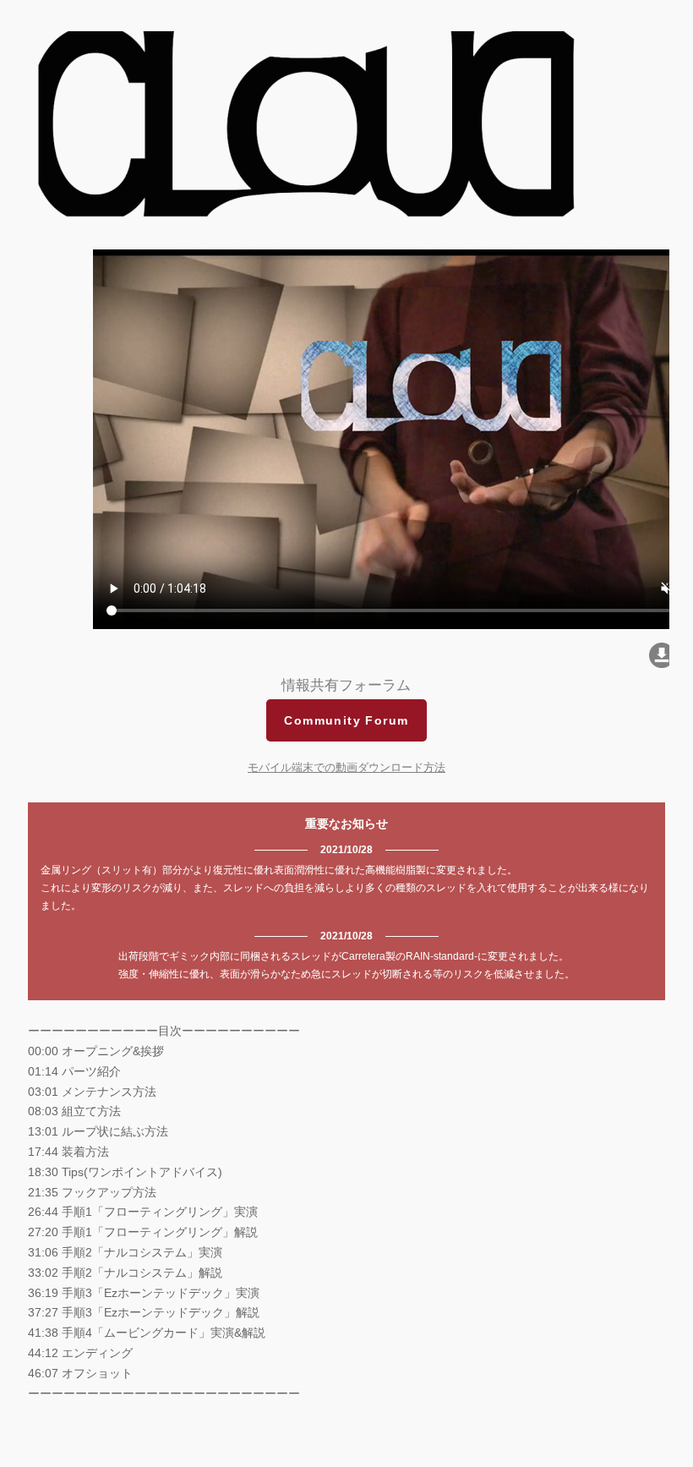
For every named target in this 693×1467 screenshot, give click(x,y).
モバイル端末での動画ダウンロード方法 (346, 768)
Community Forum (346, 720)
